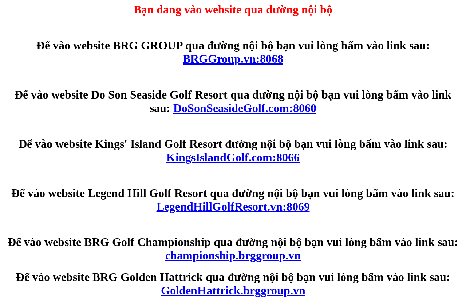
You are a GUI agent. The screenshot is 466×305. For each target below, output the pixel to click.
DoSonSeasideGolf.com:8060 (244, 108)
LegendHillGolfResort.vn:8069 (233, 206)
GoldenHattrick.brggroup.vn (233, 290)
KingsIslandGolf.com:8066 (233, 157)
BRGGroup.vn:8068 (233, 58)
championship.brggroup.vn (233, 255)
